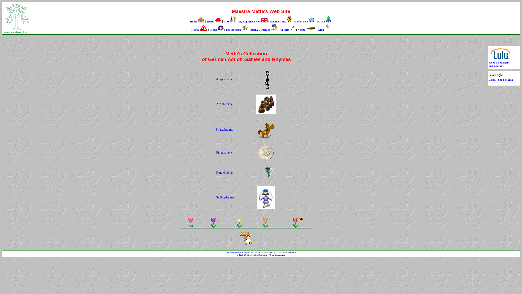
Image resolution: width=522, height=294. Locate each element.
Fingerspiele (224, 152)
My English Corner (249, 21)
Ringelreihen (224, 172)
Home (193, 21)
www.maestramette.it (234, 253)
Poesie (213, 29)
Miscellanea (301, 21)
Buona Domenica (260, 29)
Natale (321, 21)
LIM (226, 21)
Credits (284, 29)
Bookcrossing (234, 29)
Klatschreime (224, 129)
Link (321, 29)
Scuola (210, 21)
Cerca (492, 79)
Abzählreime (224, 104)
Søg (500, 79)
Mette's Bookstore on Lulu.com (499, 64)
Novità (301, 29)
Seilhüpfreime (225, 197)
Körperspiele (224, 79)
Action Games (278, 21)
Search (509, 79)
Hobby (195, 29)
